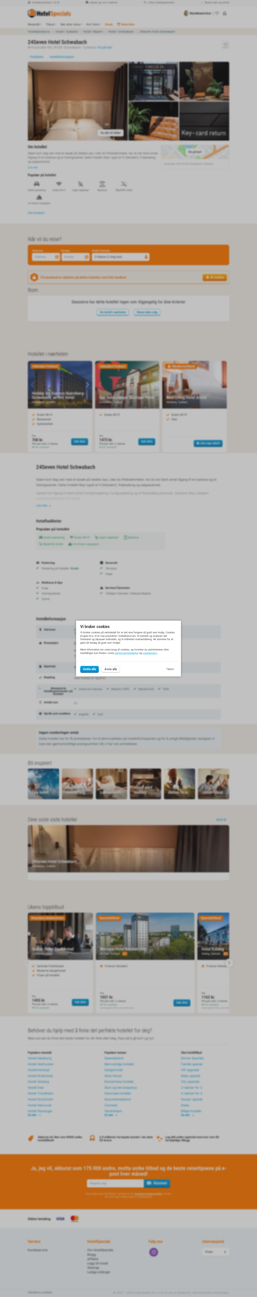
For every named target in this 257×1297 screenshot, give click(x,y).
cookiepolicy (150, 652)
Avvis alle (111, 669)
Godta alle (89, 669)
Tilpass (170, 669)
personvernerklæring (126, 652)
